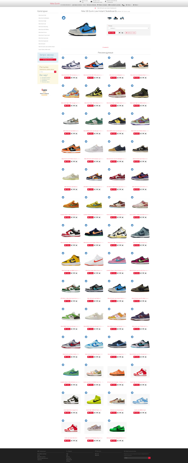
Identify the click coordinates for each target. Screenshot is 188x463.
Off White (68, 461)
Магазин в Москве (91, 5)
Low (67, 455)
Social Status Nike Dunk (44, 49)
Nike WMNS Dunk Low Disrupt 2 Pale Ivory (94, 326)
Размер (110, 25)
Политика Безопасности (42, 458)
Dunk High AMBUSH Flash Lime (94, 410)
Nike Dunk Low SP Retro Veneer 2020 (140, 131)
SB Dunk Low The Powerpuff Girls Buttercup (117, 438)
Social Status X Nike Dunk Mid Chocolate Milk (118, 214)
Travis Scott (68, 458)
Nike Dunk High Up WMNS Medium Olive (140, 103)
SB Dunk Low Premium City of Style (94, 438)
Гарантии (39, 459)
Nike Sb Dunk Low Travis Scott (140, 158)
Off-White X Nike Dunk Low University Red (117, 186)
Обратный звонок (49, 59)
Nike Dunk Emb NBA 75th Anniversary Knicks (95, 75)
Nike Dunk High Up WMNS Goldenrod (71, 270)
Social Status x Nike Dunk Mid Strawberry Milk (141, 214)
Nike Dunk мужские (43, 41)
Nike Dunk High (42, 21)
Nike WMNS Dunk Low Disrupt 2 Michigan (117, 131)
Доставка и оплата (77, 5)
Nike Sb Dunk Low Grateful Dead (47, 46)
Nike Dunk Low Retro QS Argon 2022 (94, 354)
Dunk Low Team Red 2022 (71, 438)
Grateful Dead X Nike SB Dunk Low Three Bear (118, 270)
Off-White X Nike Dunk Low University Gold (94, 186)
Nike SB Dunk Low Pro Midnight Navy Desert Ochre (119, 158)
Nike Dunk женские (43, 38)
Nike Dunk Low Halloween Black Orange (140, 75)
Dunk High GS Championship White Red (140, 382)
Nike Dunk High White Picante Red (94, 270)
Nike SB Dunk (42, 43)
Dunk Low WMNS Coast (140, 410)
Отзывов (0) (105, 47)
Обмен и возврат (102, 5)
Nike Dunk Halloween (44, 18)
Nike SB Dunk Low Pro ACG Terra (140, 186)
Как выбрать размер (115, 5)
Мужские (97, 455)
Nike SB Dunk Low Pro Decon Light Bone (94, 158)
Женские (97, 453)
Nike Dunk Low (42, 23)
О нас (84, 5)
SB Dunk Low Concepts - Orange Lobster (117, 382)
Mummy (68, 456)
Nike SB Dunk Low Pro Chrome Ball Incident (140, 354)
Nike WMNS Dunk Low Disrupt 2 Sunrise (117, 326)
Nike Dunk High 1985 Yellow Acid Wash (94, 103)
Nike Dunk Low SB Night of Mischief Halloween (95, 242)
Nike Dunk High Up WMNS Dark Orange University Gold (120, 103)
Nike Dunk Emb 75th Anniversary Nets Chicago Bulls (73, 242)
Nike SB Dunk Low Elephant (94, 298)
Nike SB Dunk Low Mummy (71, 186)
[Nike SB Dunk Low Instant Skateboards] (82, 29)
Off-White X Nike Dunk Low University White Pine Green (74, 298)
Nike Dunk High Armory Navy (140, 242)
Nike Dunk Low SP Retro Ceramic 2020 (71, 158)
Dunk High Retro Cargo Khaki (71, 410)
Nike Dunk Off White (44, 29)
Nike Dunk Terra (43, 32)
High (67, 453)
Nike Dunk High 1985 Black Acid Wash (117, 242)
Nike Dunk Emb (42, 15)
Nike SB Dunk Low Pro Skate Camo (140, 298)
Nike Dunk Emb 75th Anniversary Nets (71, 75)
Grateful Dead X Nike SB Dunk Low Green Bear (72, 382)
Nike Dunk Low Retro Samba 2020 (71, 354)
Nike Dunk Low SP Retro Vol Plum (140, 326)
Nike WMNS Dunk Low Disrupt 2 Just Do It (71, 326)
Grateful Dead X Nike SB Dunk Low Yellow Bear (95, 214)
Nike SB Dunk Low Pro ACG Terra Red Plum (140, 270)
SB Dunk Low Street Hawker (117, 410)
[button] (123, 5)
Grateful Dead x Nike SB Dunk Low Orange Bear (72, 214)
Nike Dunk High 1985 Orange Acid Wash (71, 103)
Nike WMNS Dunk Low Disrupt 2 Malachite (94, 131)
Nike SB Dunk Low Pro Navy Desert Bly (117, 354)
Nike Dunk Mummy (43, 26)
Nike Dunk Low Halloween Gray (117, 75)
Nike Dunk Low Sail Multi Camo (71, 131)
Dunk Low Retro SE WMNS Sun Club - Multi (94, 382)
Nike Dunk (55, 3)
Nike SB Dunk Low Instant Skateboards (117, 298)
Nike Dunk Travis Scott (44, 35)
